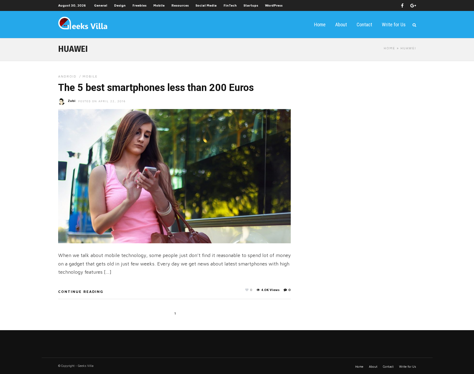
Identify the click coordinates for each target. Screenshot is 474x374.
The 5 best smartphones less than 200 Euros (156, 87)
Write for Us (394, 24)
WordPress (274, 5)
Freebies (139, 5)
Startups (251, 5)
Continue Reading (80, 291)
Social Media (206, 5)
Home (320, 24)
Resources (180, 5)
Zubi (71, 101)
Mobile (159, 5)
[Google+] (413, 5)
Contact (364, 24)
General (100, 5)
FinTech (230, 5)
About (341, 24)
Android (67, 76)
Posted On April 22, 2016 (102, 101)
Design (120, 5)
